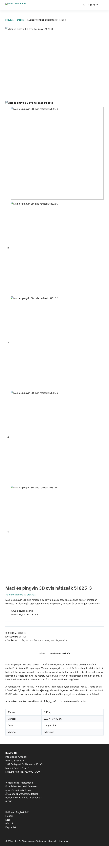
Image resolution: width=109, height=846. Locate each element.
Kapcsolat (10, 827)
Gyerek (23, 637)
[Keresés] (84, 5)
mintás (54, 640)
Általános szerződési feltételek (21, 793)
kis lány (44, 640)
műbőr (63, 640)
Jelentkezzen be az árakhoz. (20, 594)
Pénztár (9, 823)
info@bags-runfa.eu (16, 756)
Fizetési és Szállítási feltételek (21, 786)
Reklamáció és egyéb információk (23, 797)
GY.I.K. (8, 801)
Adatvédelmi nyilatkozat (18, 790)
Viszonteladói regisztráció (19, 782)
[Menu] (102, 5)
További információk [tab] (60, 654)
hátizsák (19, 640)
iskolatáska (32, 640)
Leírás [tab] (42, 654)
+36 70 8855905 (14, 760)
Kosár (8, 819)
